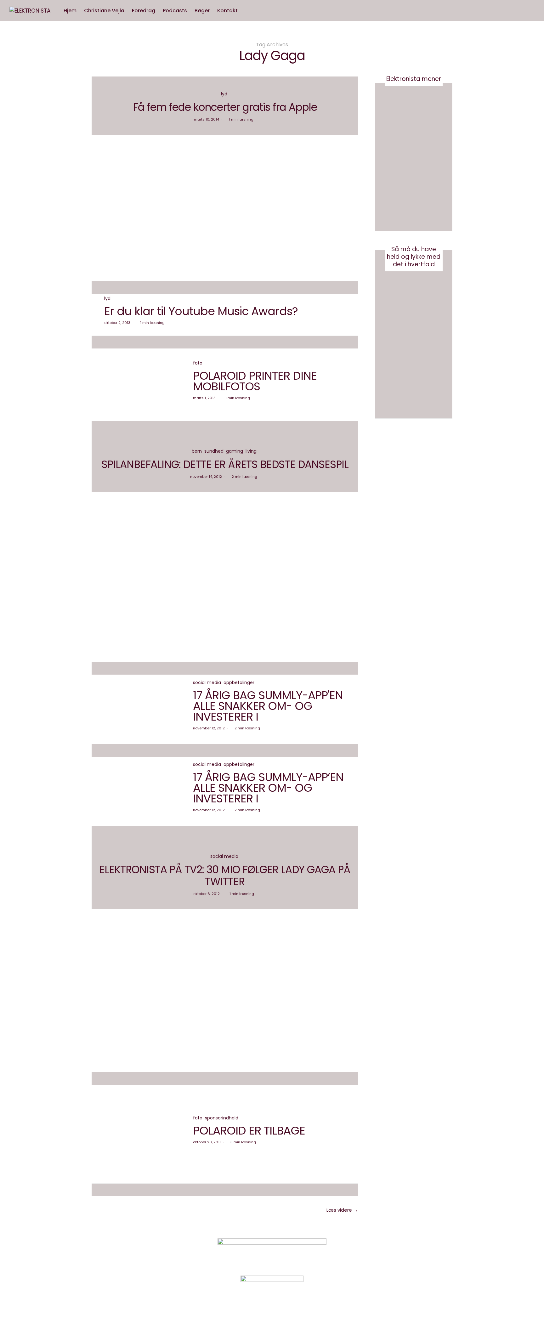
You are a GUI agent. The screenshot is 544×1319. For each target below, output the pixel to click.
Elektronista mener (413, 79)
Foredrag (143, 10)
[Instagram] (390, 1252)
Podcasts (175, 10)
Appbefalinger (239, 682)
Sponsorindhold (221, 1118)
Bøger (202, 10)
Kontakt (227, 10)
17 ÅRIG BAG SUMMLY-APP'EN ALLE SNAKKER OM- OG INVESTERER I (268, 706)
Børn (197, 451)
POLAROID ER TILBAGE (249, 1131)
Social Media (207, 682)
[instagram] (7, 534)
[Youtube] (406, 1252)
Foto (197, 363)
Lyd (224, 94)
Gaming (234, 451)
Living (251, 451)
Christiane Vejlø (104, 10)
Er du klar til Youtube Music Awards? (201, 311)
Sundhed (214, 451)
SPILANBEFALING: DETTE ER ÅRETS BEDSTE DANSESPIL (224, 464)
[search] (247, 10)
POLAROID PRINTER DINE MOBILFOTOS (255, 381)
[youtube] (7, 547)
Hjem (70, 10)
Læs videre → (342, 1210)
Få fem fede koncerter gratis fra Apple (225, 107)
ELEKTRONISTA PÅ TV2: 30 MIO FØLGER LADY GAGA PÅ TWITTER (224, 875)
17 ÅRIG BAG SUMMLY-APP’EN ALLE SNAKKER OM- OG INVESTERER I (268, 788)
